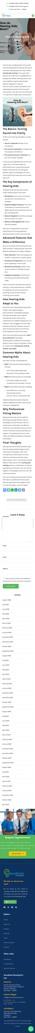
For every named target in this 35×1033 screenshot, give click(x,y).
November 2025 (7, 642)
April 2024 (5, 730)
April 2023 (5, 776)
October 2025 (6, 646)
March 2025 (6, 679)
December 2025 (7, 637)
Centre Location (9, 942)
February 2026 (7, 628)
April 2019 (5, 804)
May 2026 (5, 614)
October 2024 (6, 702)
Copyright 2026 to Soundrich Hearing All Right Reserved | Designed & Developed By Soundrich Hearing (17, 1023)
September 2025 (8, 651)
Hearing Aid (17, 33)
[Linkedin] (12, 907)
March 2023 (6, 781)
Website (5, 569)
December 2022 (7, 795)
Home (6, 920)
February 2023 (7, 786)
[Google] (16, 907)
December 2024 (7, 693)
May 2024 (5, 725)
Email (4, 557)
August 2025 (6, 656)
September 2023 (8, 763)
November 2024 (7, 697)
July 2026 (5, 604)
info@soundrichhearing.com (13, 997)
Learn (5, 938)
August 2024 (6, 711)
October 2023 (6, 758)
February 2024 (7, 739)
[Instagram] (8, 907)
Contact (6, 947)
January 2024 (6, 744)
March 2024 (6, 735)
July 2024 (5, 716)
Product (6, 929)
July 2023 (5, 772)
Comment (6, 516)
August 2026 (6, 600)
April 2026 (5, 618)
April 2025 (5, 674)
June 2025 (5, 665)
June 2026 (5, 609)
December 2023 (7, 749)
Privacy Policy (8, 964)
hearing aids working (18, 500)
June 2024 (5, 721)
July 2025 (5, 660)
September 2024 (8, 707)
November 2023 (7, 753)
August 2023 (6, 767)
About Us (7, 924)
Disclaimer (7, 959)
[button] (33, 16)
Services (6, 933)
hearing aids (26, 463)
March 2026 (6, 623)
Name (4, 545)
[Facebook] (4, 907)
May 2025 (5, 670)
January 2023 (6, 790)
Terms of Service (9, 968)
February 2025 (7, 683)
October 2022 (6, 800)
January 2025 (6, 688)
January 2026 (6, 632)
